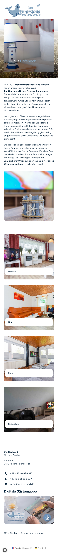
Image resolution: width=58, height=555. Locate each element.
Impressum (40, 533)
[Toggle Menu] (52, 11)
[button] (5, 550)
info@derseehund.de (22, 484)
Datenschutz (27, 533)
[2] (29, 497)
